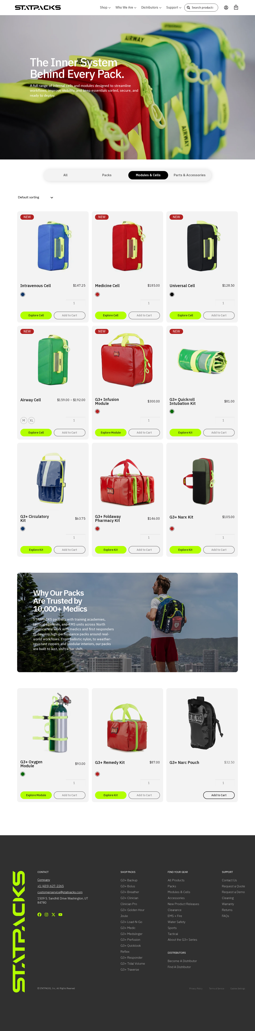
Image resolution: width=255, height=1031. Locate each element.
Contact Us (229, 880)
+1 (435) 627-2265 (50, 886)
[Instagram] (46, 915)
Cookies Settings (237, 988)
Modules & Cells (148, 175)
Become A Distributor (182, 961)
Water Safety (176, 922)
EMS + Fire (175, 916)
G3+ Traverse (130, 969)
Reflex (125, 951)
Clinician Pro (129, 904)
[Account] (226, 7)
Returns (227, 910)
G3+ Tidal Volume (133, 963)
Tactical (173, 934)
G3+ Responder (131, 957)
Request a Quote (233, 886)
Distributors (149, 7)
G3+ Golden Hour (132, 910)
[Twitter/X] (53, 915)
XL (31, 420)
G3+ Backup (129, 880)
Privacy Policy (195, 988)
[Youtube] (60, 915)
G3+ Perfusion (130, 939)
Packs (107, 175)
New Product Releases (183, 904)
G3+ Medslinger (131, 934)
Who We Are (124, 7)
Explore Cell (36, 315)
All (65, 175)
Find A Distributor (179, 967)
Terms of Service (216, 988)
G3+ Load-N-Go (131, 922)
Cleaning (228, 898)
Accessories (176, 898)
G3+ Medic (128, 928)
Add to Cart (69, 315)
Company (43, 880)
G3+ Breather (130, 892)
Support (172, 7)
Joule (124, 916)
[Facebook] (39, 915)
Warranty (228, 904)
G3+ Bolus (128, 886)
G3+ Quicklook (131, 945)
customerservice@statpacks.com (59, 892)
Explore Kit (185, 432)
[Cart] (236, 7)
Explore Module (111, 432)
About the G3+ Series (182, 939)
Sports (172, 928)
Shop (103, 7)
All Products (176, 880)
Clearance (174, 910)
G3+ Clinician (129, 898)
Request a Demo (233, 892)
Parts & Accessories (190, 175)
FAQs (225, 916)
